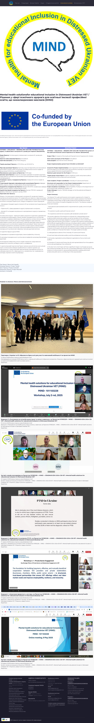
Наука (42, 3)
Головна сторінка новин (16, 357)
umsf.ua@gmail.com (53, 699)
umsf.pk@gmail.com (53, 688)
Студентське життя (52, 3)
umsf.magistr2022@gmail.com (56, 690)
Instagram (20, 683)
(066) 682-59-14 (51, 683)
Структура (24, 3)
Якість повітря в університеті (36, 700)
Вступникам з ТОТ (79, 3)
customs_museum (37, 695)
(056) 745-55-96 (51, 694)
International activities (66, 3)
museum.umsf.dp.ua (35, 693)
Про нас (17, 3)
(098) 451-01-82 (51, 681)
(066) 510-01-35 (51, 680)
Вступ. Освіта (34, 3)
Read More (4, 362)
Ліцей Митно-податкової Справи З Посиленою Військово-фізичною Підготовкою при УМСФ (16, 693)
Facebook (14, 680)
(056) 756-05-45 (51, 706)
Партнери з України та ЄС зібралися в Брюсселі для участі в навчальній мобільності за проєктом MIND (38, 355)
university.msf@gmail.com (55, 698)
